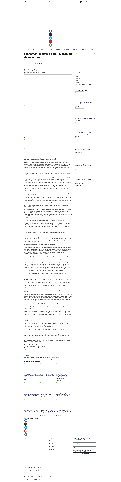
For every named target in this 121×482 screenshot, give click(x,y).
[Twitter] (50, 38)
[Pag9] (48, 74)
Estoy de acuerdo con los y (42, 357)
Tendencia (83, 49)
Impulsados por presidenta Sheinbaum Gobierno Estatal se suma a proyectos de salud (31, 394)
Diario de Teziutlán (38, 63)
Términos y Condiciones (42, 357)
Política (58, 49)
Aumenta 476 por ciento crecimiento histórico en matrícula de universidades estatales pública (62, 376)
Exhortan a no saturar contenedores (85, 118)
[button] (26, 71)
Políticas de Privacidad (54, 357)
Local (34, 49)
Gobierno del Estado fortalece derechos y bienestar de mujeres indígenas (32, 376)
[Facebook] (50, 31)
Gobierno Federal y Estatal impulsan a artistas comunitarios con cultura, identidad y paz (48, 411)
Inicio (27, 49)
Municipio (26, 353)
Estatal (50, 49)
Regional (42, 49)
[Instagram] (50, 34)
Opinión (75, 49)
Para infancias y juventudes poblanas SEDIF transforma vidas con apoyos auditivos (64, 411)
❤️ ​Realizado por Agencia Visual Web (32, 479)
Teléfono (26, 349)
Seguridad (66, 49)
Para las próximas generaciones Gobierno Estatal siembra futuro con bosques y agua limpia (63, 394)
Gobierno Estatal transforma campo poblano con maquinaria (31, 411)
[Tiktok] (25, 434)
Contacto (92, 49)
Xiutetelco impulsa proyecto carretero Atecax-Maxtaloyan (47, 375)
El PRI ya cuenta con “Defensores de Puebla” (45, 393)
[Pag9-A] (48, 105)
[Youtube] (50, 41)
